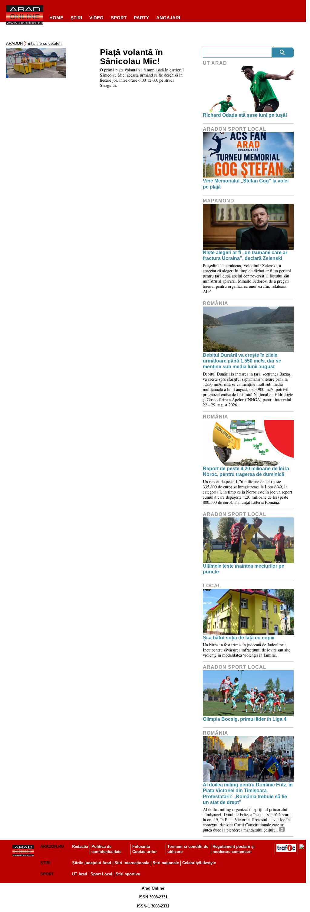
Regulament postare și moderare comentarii (234, 849)
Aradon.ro (52, 846)
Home (56, 17)
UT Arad (215, 63)
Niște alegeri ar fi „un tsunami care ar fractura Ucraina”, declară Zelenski (245, 255)
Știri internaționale (131, 863)
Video (96, 17)
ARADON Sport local (234, 129)
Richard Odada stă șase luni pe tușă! (245, 115)
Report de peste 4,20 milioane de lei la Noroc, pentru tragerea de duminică (246, 471)
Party (141, 17)
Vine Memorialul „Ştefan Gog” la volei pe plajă (246, 183)
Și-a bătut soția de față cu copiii (238, 637)
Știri (45, 863)
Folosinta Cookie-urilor (144, 849)
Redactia (80, 846)
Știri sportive (128, 874)
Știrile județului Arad (91, 863)
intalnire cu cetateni (45, 43)
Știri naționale (166, 863)
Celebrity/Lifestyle (199, 863)
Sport (119, 17)
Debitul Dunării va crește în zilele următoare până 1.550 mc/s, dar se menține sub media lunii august (242, 361)
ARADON (14, 43)
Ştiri (76, 17)
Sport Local (101, 874)
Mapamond (218, 200)
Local (212, 585)
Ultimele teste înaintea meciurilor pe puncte (243, 568)
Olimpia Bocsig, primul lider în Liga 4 (244, 719)
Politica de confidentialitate (106, 849)
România (215, 303)
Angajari (168, 17)
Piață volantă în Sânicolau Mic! (131, 57)
